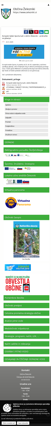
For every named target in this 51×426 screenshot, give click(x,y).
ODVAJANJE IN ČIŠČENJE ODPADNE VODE (25, 359)
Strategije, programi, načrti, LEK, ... (22, 336)
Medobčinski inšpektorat (17, 328)
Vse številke (26, 259)
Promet (8, 122)
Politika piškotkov (27, 419)
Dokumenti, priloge (11, 79)
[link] (26, 32)
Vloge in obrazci (13, 99)
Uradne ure (25, 384)
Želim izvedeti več (9, 423)
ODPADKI (9, 142)
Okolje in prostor (11, 109)
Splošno (8, 105)
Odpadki (8, 118)
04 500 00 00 (25, 380)
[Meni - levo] (2, 5)
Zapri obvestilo (23, 423)
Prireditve (8, 130)
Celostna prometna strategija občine (23, 313)
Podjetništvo (9, 126)
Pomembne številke (14, 297)
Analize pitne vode (14, 320)
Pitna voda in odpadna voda (15, 113)
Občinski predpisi (13, 305)
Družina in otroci (11, 135)
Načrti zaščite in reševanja (17, 343)
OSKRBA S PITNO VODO (16, 351)
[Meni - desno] (48, 5)
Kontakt (25, 370)
